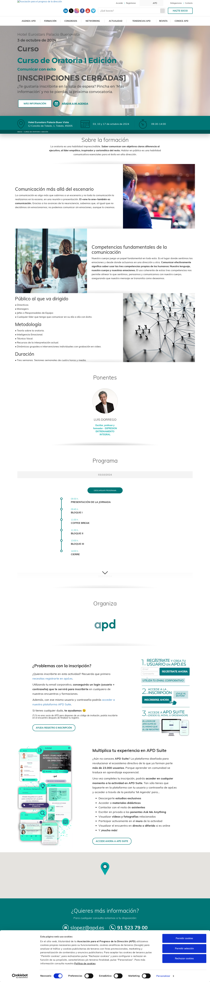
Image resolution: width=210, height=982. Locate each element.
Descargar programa (105, 490)
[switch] (89, 975)
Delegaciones (176, 3)
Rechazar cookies (184, 958)
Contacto (189, 3)
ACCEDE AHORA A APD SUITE (112, 841)
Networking (93, 21)
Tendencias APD (141, 21)
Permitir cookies (184, 938)
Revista (163, 21)
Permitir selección (184, 948)
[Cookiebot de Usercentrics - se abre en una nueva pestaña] (19, 976)
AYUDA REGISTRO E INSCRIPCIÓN (54, 727)
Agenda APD (29, 21)
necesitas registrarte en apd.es (52, 678)
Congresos (70, 21)
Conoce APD (181, 21)
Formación (50, 21)
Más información (35, 103)
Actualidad (115, 21)
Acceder (119, 3)
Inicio (19, 132)
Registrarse (131, 3)
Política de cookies (85, 963)
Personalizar (163, 975)
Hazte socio (180, 10)
